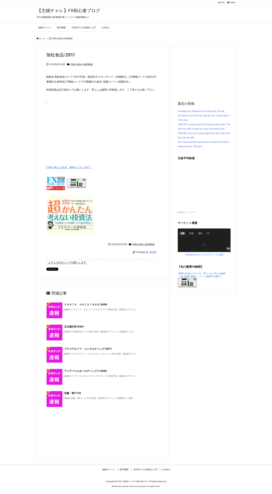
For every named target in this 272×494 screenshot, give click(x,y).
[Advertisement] (102, 130)
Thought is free (153, 486)
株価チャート (184, 212)
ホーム (42, 38)
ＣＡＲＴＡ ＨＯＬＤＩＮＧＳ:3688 (85, 304)
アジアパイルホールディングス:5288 (85, 370)
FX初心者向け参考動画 (62, 38)
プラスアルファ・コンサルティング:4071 (88, 348)
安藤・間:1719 (72, 393)
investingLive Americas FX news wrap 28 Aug (201, 111)
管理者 (152, 252)
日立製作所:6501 (74, 326)
